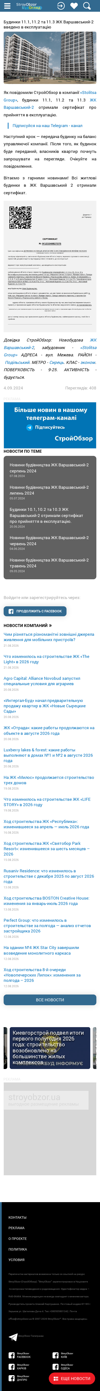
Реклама (16, 1227)
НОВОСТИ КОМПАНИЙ (28, 625)
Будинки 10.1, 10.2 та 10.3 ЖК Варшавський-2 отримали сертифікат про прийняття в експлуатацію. (46, 517)
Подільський (17, 362)
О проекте (17, 1238)
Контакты (17, 1217)
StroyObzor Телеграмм (30, 1335)
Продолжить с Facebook (39, 611)
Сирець (56, 362)
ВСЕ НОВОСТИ (50, 1000)
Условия (16, 1259)
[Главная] (29, 6)
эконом (87, 362)
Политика (17, 1249)
